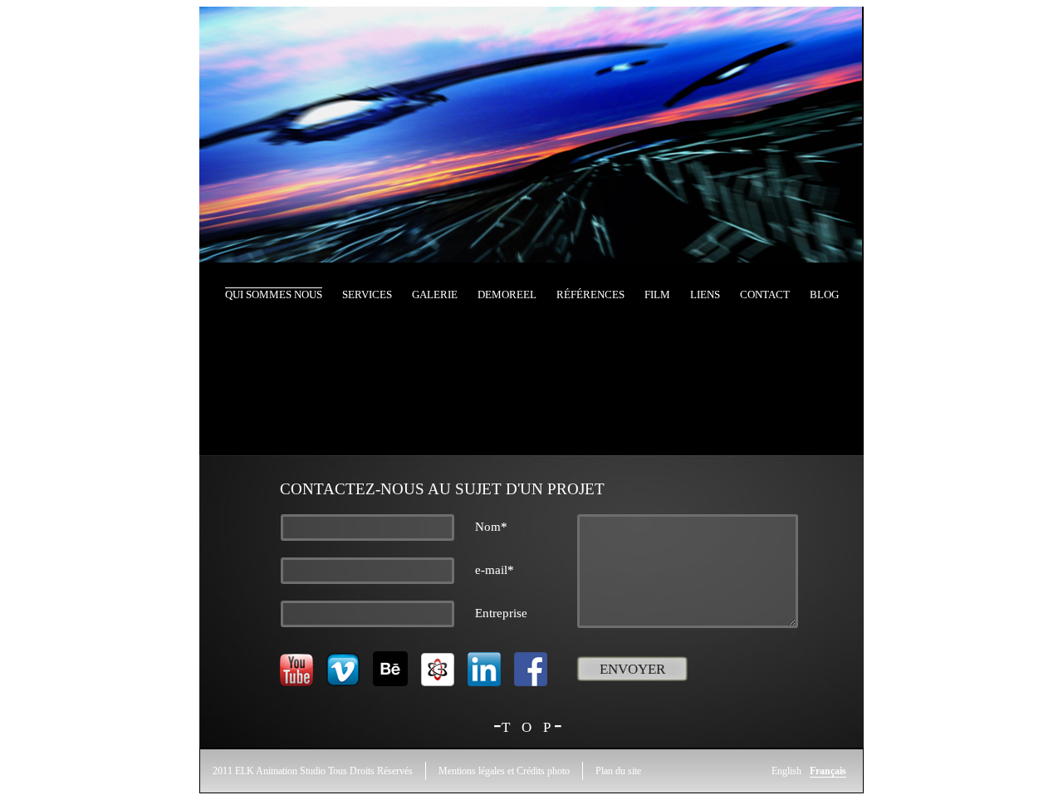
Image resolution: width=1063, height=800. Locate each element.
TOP (532, 727)
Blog (824, 294)
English (786, 771)
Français (828, 771)
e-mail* (494, 570)
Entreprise (501, 613)
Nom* (491, 526)
